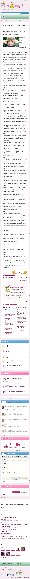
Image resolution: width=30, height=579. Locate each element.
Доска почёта (5, 557)
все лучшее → (19, 332)
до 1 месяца (4, 527)
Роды (2, 522)
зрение (10, 34)
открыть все (25, 373)
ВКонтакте (6, 447)
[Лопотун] (12, 6)
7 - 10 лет (8, 529)
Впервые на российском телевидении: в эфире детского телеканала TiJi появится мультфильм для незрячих (10, 315)
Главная (3, 20)
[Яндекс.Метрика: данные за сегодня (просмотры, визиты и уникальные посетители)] (4, 575)
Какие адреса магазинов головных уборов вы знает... (15, 383)
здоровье (6, 34)
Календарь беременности (8, 563)
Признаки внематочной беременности (23, 279)
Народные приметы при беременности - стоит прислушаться (21, 322)
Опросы (4, 481)
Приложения (4, 531)
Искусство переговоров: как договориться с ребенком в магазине (9, 332)
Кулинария (3, 536)
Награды (19, 563)
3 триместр (15, 520)
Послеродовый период (22, 524)
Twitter (19, 447)
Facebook (15, 447)
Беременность (4, 519)
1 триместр (3, 520)
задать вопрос (18, 373)
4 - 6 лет (17, 20)
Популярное (10, 402)
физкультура (15, 34)
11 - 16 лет (13, 529)
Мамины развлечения (6, 534)
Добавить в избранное (9, 275)
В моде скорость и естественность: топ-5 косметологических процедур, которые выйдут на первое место (16, 432)
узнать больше (4, 510)
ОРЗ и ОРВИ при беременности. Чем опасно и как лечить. (21, 317)
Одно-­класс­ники (10, 447)
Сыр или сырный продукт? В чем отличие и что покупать (21, 328)
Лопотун (3, 569)
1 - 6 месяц (10, 527)
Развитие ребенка (10, 20)
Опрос (4, 453)
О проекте (4, 564)
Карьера (22, 538)
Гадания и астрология (6, 538)
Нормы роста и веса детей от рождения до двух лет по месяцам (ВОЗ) (21, 311)
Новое (4, 402)
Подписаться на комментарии (10, 304)
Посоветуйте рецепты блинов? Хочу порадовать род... (14, 387)
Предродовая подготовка (7, 524)
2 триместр (9, 520)
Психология (24, 536)
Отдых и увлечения (5, 540)
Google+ (23, 447)
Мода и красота (15, 538)
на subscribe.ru (5, 490)
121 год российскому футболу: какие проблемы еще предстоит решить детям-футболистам (9, 323)
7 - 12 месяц (17, 527)
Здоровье (18, 536)
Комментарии (18, 402)
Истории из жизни (11, 536)
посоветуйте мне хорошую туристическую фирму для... (14, 392)
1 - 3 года (23, 527)
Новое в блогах (11, 453)
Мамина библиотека (6, 533)
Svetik (15, 285)
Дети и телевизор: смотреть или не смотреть (9, 328)
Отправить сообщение (16, 287)
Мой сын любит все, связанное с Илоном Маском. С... (12, 379)
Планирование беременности (8, 517)
